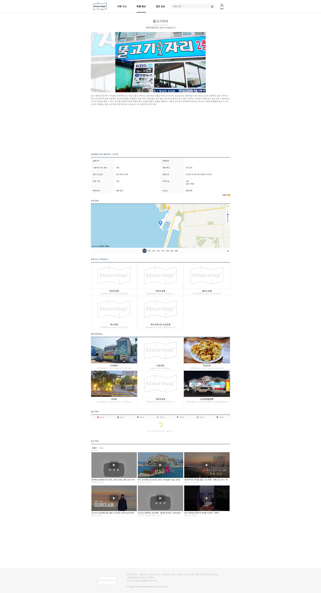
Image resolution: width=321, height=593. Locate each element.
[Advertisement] (160, 129)
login (222, 8)
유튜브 (94, 448)
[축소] (228, 226)
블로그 (102, 448)
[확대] (228, 206)
